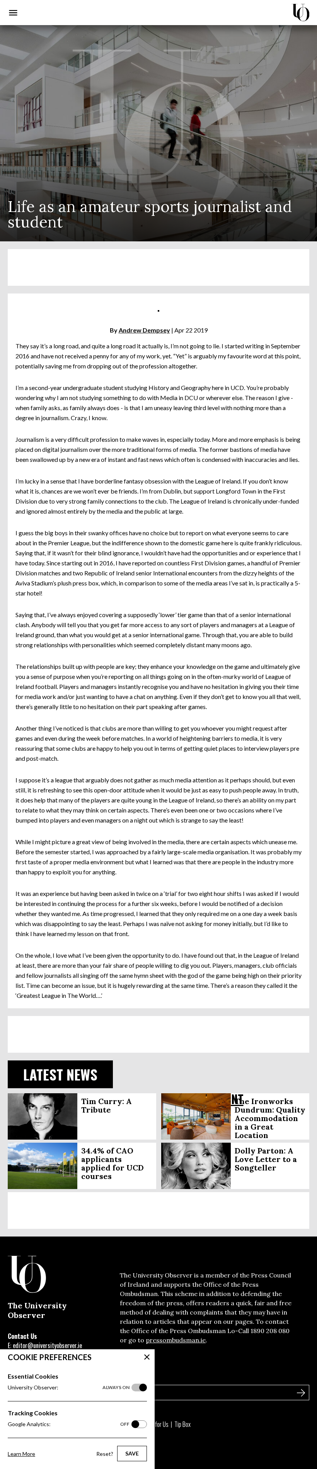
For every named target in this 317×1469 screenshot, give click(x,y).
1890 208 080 (270, 1331)
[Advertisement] (158, 267)
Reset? (104, 1453)
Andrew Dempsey (144, 330)
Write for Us (155, 1424)
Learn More (21, 1453)
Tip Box (182, 1424)
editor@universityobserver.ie (47, 1345)
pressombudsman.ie (176, 1340)
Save (132, 1453)
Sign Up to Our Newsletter (46, 1376)
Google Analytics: (69, 1424)
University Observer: (69, 1387)
